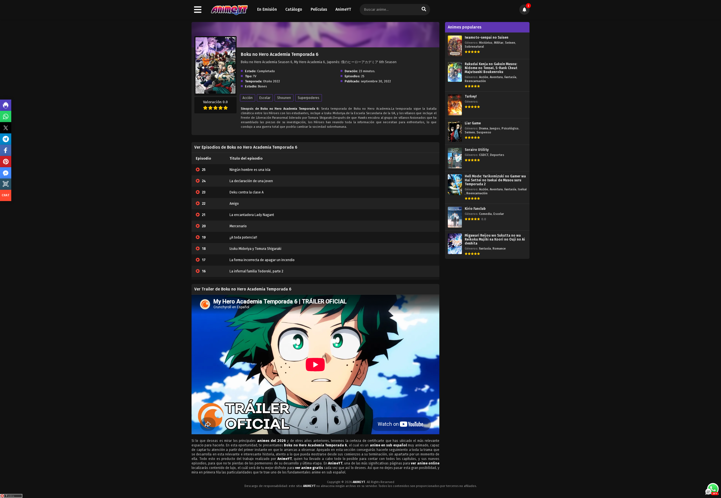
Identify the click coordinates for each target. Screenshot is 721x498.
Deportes (497, 155)
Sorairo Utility (477, 150)
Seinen (510, 43)
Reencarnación (475, 81)
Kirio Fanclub (475, 209)
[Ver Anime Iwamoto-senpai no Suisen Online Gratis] (455, 46)
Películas (319, 9)
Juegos (495, 128)
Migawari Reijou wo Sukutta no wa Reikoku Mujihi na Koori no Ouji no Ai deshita (495, 239)
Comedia (485, 214)
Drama (483, 128)
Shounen (284, 98)
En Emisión (267, 9)
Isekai (522, 189)
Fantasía (510, 77)
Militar (498, 43)
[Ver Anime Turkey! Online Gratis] (455, 104)
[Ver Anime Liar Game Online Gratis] (455, 131)
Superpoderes (308, 98)
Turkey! (471, 96)
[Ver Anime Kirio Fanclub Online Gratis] (455, 217)
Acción (247, 98)
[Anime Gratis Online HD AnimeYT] (229, 9)
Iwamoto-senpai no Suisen (486, 37)
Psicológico (510, 128)
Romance (499, 248)
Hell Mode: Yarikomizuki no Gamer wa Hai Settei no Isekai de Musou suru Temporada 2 (495, 180)
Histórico (485, 43)
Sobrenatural (474, 47)
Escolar (264, 98)
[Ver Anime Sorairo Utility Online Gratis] (455, 158)
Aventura (496, 77)
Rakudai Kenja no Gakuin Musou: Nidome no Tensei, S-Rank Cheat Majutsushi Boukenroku (491, 68)
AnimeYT (343, 9)
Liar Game (473, 123)
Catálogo (293, 9)
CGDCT (483, 155)
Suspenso (484, 132)
